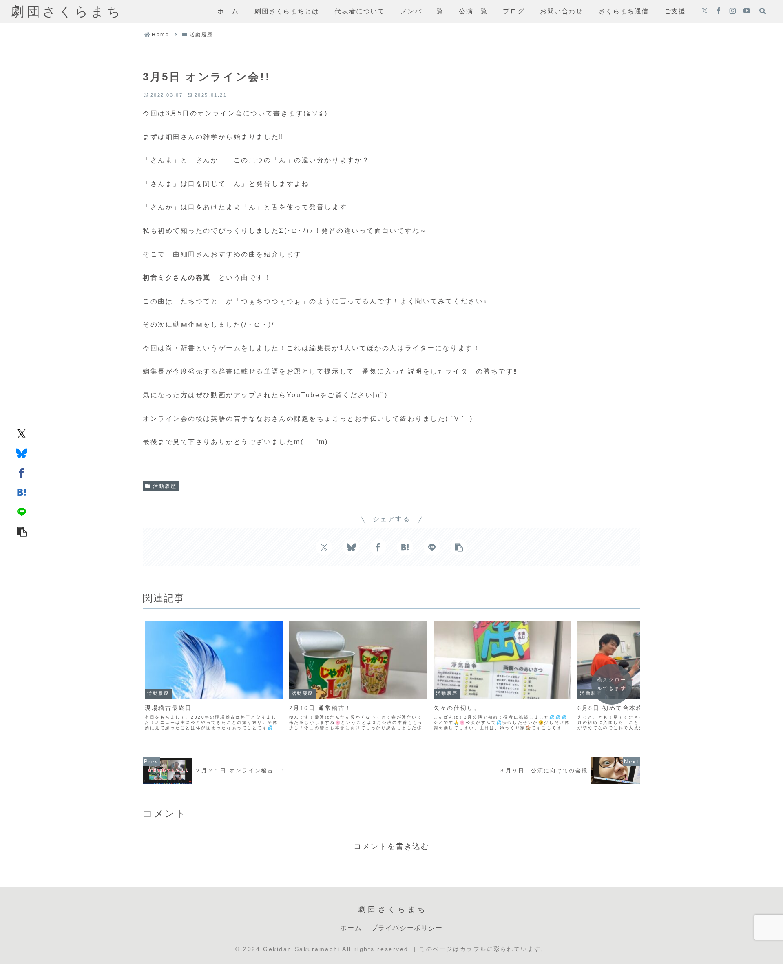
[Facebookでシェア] (21, 472)
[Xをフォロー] (704, 11)
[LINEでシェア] (21, 511)
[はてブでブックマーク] (21, 492)
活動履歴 (165, 486)
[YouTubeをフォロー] (746, 11)
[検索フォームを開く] (762, 11)
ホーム (351, 928)
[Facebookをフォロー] (718, 11)
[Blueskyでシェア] (21, 452)
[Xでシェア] (21, 433)
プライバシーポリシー (407, 928)
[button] (21, 531)
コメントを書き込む (391, 846)
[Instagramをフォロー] (732, 11)
